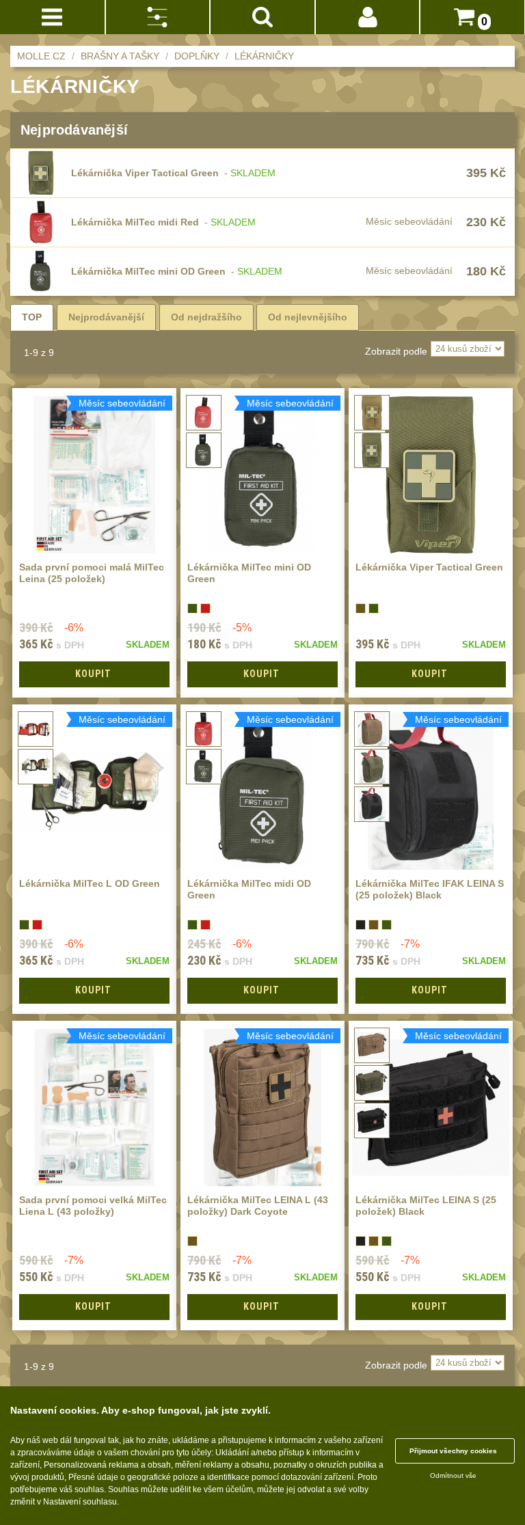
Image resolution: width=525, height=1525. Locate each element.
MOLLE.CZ (41, 56)
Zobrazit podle (396, 351)
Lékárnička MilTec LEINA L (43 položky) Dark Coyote (257, 1205)
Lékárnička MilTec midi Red (135, 222)
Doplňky (196, 56)
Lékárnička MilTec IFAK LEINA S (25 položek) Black (429, 889)
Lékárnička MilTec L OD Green (89, 883)
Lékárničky (264, 56)
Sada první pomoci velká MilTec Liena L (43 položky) (93, 1205)
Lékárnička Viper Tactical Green (145, 172)
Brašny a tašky (120, 56)
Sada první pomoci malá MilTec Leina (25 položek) (91, 573)
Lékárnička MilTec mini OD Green (148, 271)
